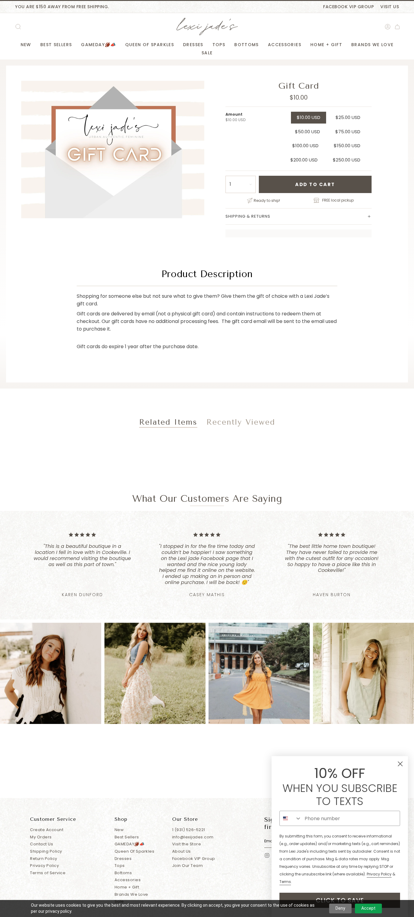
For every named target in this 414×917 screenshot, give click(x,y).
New (119, 830)
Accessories (128, 880)
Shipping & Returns (247, 216)
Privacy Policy (44, 865)
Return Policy (43, 858)
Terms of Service (47, 873)
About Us (181, 851)
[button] (26, 45)
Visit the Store (186, 844)
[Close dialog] (400, 764)
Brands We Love (131, 894)
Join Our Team (187, 865)
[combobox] (291, 818)
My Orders (41, 837)
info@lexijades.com (193, 837)
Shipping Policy (46, 851)
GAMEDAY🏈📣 (130, 844)
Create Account (46, 830)
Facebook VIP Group (348, 7)
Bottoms (123, 873)
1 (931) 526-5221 (188, 830)
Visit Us (389, 7)
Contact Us (41, 844)
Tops (120, 865)
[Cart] (397, 26)
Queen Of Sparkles (135, 851)
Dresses (123, 858)
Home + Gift (127, 887)
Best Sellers (127, 837)
